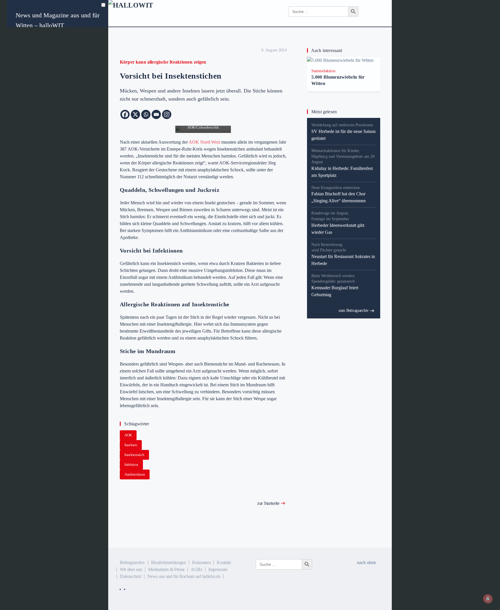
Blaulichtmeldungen (168, 562)
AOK (128, 435)
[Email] (156, 114)
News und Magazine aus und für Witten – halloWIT (58, 20)
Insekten (130, 445)
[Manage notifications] (487, 598)
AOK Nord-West (204, 142)
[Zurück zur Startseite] (156, 11)
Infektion (131, 464)
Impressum (217, 569)
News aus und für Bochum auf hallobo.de (183, 576)
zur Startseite (268, 503)
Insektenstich (134, 455)
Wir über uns (131, 569)
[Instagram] (166, 114)
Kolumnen (201, 562)
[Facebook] (125, 114)
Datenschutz (130, 576)
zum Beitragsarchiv (354, 310)
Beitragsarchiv (132, 562)
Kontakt (224, 562)
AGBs (196, 569)
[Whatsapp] (145, 114)
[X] (135, 114)
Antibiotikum (134, 474)
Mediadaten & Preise (166, 569)
